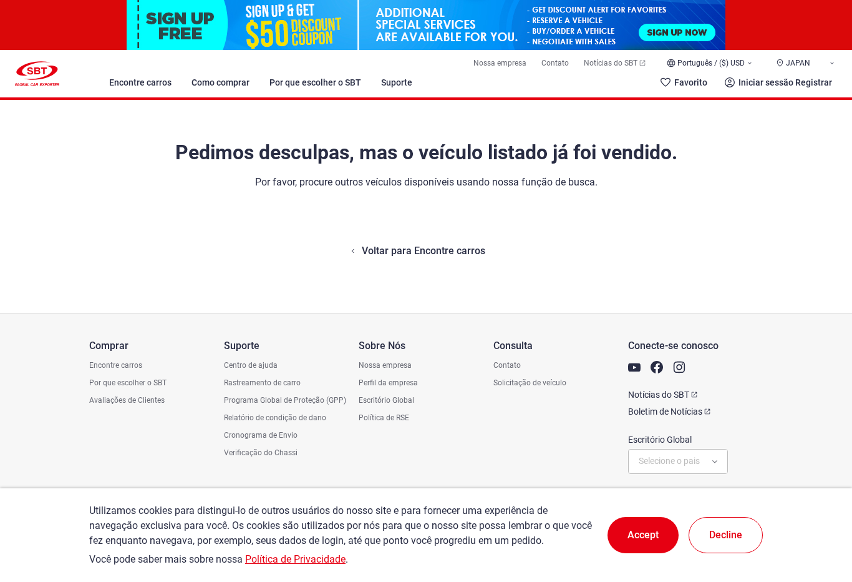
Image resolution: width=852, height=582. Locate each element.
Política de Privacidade (295, 559)
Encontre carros (140, 82)
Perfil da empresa (388, 382)
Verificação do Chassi (261, 452)
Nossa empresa (499, 63)
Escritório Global (386, 400)
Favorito (690, 82)
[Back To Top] (821, 517)
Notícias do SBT (610, 63)
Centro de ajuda (251, 365)
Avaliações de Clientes (127, 400)
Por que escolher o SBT (315, 82)
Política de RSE (384, 417)
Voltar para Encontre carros (423, 251)
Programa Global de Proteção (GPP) (285, 400)
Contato (555, 63)
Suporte (396, 82)
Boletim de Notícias (665, 412)
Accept (643, 535)
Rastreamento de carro (262, 382)
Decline (725, 535)
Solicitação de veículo (529, 382)
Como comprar (220, 82)
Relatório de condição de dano (275, 417)
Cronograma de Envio (261, 435)
